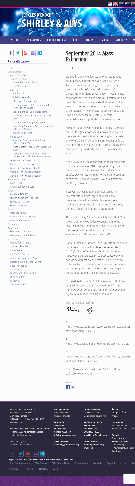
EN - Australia (81, 463)
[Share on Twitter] (73, 387)
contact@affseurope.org (20, 435)
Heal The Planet (18, 265)
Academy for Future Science (22, 413)
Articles (14, 90)
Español (111, 463)
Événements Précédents (22, 235)
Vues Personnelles (19, 220)
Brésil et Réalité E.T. (23, 97)
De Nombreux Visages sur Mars (29, 122)
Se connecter (67, 460)
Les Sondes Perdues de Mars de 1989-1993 (32, 117)
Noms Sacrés (17, 136)
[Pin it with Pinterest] (83, 387)
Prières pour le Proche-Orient (25, 261)
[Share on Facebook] (68, 387)
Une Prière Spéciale (20, 254)
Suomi (56, 469)
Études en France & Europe (24, 198)
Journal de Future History (23, 216)
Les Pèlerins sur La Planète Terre (30, 111)
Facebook (15, 280)
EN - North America (20, 463)
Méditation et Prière (20, 242)
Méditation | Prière (92, 413)
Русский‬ (30, 469)
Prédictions (18, 93)
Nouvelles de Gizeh (23, 133)
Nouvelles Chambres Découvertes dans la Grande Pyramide (33, 128)
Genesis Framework (40, 460)
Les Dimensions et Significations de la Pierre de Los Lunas (33, 106)
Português (15, 469)
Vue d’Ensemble (18, 75)
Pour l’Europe (17, 183)
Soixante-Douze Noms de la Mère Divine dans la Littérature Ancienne (31, 155)
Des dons (12, 224)
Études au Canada (19, 201)
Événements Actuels (20, 231)
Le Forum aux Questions (22, 160)
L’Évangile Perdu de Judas (26, 101)
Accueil (11, 68)
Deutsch (97, 463)
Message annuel (119, 425)
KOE (26, 460)
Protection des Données (21, 445)
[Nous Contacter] (33, 53)
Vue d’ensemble (61, 413)
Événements (14, 228)
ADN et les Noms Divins (25, 82)
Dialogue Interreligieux (22, 164)
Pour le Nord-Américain (124, 448)
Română (43, 469)
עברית (123, 463)
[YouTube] (25, 53)
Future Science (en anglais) (24, 168)
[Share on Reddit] (78, 387)
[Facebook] (11, 53)
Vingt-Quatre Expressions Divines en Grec (32, 148)
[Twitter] (18, 53)
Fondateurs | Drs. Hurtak (23, 273)
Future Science (18, 276)
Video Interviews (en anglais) (25, 175)
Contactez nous (18, 284)
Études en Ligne (18, 205)
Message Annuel (18, 212)
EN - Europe (41, 463)
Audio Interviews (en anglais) (25, 171)
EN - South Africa (60, 463)
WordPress (55, 460)
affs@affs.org (16, 422)
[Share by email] (88, 387)
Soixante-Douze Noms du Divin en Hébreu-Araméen (30, 142)
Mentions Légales (18, 441)
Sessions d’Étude (19, 79)
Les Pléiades (19, 86)
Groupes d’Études (19, 194)
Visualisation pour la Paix (23, 258)
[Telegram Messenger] (40, 53)
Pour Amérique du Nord (22, 186)
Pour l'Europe (119, 445)
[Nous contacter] (36, 453)
